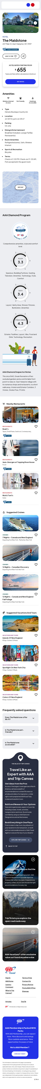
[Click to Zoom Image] (20, 23)
